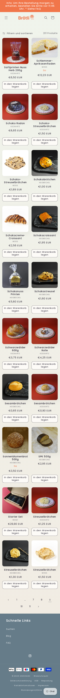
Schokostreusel (44, 291)
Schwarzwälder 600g (15, 349)
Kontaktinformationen (24, 685)
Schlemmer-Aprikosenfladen (45, 62)
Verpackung (47, 680)
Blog (8, 635)
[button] (6, 17)
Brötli (27, 676)
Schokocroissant (44, 235)
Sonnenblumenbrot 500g (15, 458)
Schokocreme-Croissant (15, 237)
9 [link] (50, 599)
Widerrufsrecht (41, 676)
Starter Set (15, 516)
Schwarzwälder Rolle (44, 349)
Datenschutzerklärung (21, 680)
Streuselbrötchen (44, 516)
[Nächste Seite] (38, 606)
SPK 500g (44, 456)
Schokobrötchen (45, 179)
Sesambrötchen (15, 403)
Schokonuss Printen (15, 293)
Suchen (10, 629)
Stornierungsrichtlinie (31, 690)
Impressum (43, 685)
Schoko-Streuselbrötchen (44, 125)
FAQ (8, 642)
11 (30, 606)
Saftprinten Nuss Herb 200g (15, 69)
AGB (36, 680)
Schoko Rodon (15, 123)
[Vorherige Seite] (8, 599)
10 (22, 606)
